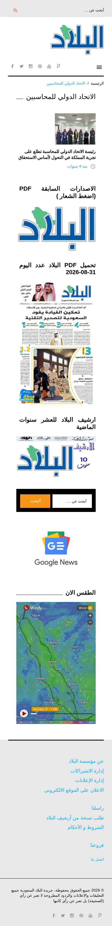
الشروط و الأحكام (86, 827)
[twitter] (21, 66)
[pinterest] (40, 66)
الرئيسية (97, 83)
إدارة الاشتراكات (87, 771)
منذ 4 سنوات (77, 166)
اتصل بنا (97, 859)
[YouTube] (49, 66)
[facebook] (12, 66)
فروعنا (97, 845)
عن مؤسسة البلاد (86, 761)
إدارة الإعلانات (89, 780)
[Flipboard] (58, 66)
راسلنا (98, 808)
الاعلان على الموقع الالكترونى (74, 790)
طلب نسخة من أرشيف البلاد (75, 818)
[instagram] (31, 66)
